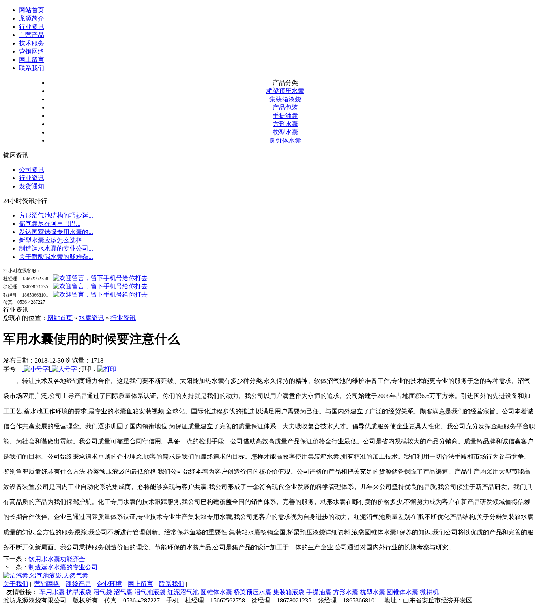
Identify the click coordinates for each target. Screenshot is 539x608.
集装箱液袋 (285, 99)
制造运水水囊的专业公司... (56, 248)
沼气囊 (123, 592)
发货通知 (31, 186)
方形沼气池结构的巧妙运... (56, 215)
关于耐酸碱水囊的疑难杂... (56, 256)
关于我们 (15, 583)
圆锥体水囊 (285, 140)
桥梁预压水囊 (285, 90)
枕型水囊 (285, 132)
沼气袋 (102, 592)
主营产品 (31, 35)
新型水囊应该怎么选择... (53, 240)
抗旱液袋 (79, 592)
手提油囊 (285, 115)
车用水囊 (52, 592)
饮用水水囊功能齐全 (56, 559)
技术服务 (31, 43)
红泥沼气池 (183, 592)
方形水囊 (285, 124)
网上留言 (31, 59)
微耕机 (429, 592)
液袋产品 (78, 583)
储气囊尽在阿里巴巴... (49, 223)
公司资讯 (31, 169)
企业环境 (109, 583)
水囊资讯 (91, 317)
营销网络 (31, 51)
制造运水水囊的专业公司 (63, 567)
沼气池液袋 (150, 592)
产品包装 (285, 107)
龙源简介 (31, 18)
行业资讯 (31, 26)
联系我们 (31, 68)
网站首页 (31, 10)
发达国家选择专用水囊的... (56, 232)
